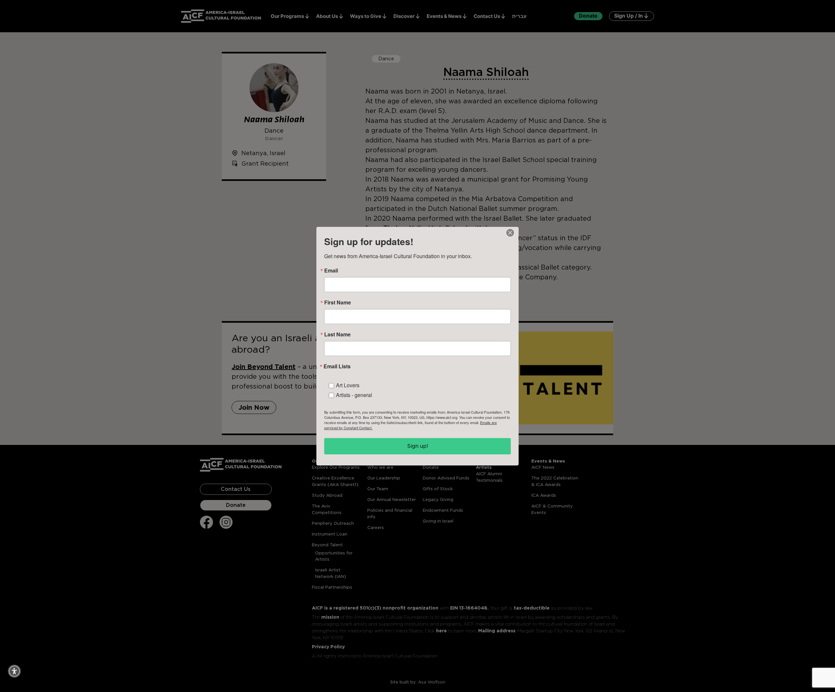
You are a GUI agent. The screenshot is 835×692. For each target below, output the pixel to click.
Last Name (337, 334)
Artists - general (354, 395)
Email (331, 270)
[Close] (510, 233)
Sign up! (417, 446)
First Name (337, 302)
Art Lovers (347, 385)
